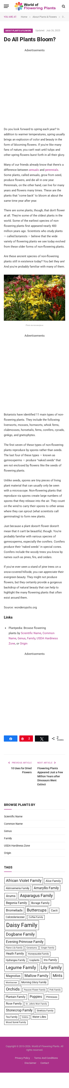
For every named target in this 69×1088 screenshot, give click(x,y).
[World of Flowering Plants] (35, 6)
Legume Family (21, 967)
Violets (25, 1017)
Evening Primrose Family (25, 942)
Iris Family (50, 960)
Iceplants (34, 960)
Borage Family (40, 903)
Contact (44, 1063)
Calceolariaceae (15, 917)
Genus (22, 638)
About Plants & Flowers (18, 31)
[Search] (63, 6)
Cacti (54, 910)
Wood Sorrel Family (16, 1022)
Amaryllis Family (46, 888)
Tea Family (11, 1016)
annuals (34, 170)
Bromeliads (14, 910)
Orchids (13, 989)
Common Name (13, 823)
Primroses (51, 996)
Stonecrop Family (19, 1010)
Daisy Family (21, 925)
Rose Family (14, 1003)
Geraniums (31, 948)
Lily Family (51, 967)
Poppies (36, 997)
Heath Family (15, 953)
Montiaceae (11, 982)
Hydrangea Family (15, 960)
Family (31, 638)
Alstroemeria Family (17, 888)
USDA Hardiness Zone (17, 845)
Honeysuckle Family (38, 954)
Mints (57, 975)
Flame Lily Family (14, 948)
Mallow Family (36, 975)
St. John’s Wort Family (36, 1004)
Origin (23, 643)
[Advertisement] (34, 87)
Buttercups (37, 910)
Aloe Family (53, 881)
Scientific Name (31, 633)
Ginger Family (47, 948)
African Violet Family (23, 880)
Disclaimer (30, 1063)
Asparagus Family (36, 895)
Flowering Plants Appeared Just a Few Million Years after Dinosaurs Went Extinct (50, 776)
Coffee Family (36, 917)
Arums (11, 896)
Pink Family (55, 990)
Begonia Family (16, 903)
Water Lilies (39, 1016)
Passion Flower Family (34, 990)
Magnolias (13, 976)
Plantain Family (15, 997)
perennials (51, 170)
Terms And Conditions (46, 1058)
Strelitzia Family (45, 1010)
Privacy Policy (22, 1058)
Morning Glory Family (34, 982)
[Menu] (6, 6)
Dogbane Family (20, 934)
